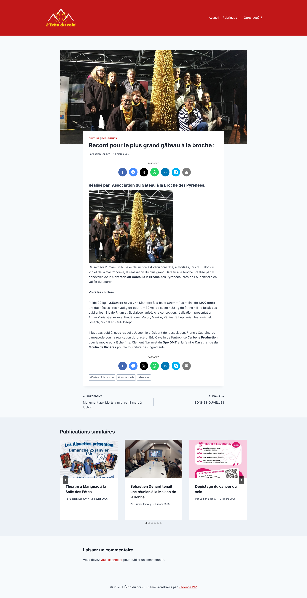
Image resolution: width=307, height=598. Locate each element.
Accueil (214, 17)
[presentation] (89, 459)
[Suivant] (241, 480)
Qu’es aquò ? (253, 17)
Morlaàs (144, 377)
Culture (94, 138)
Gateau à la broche (102, 377)
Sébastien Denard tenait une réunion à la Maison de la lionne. (153, 492)
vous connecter (111, 560)
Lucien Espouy (101, 153)
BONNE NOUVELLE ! (209, 399)
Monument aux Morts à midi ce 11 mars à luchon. (112, 402)
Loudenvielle (126, 377)
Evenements (109, 138)
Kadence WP (188, 587)
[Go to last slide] (65, 480)
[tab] (146, 523)
